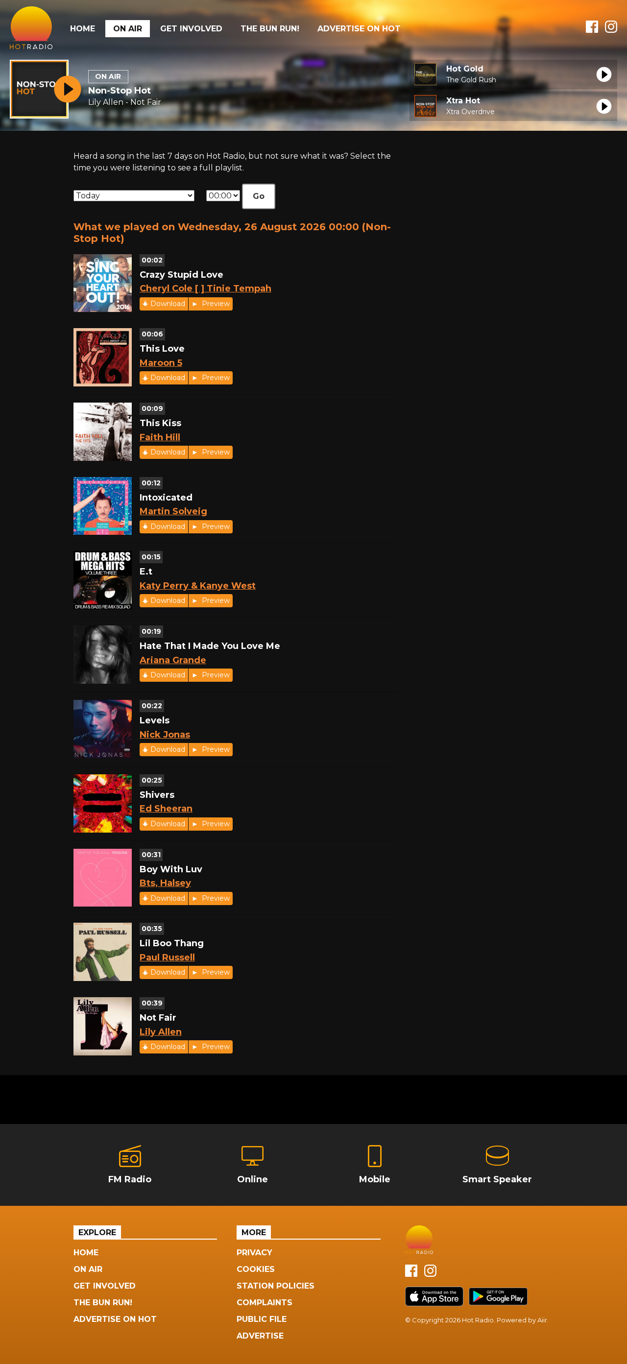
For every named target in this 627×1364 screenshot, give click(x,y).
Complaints (264, 1302)
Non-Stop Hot (119, 90)
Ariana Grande (173, 660)
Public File (262, 1319)
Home (82, 28)
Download (167, 303)
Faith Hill (160, 437)
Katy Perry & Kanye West (198, 585)
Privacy (254, 1252)
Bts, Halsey (165, 883)
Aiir (542, 1320)
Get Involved (191, 28)
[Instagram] (611, 30)
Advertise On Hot (359, 28)
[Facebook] (592, 30)
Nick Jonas (165, 734)
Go (259, 196)
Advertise (260, 1335)
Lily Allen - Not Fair (124, 102)
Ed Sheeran (166, 808)
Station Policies (275, 1286)
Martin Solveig (173, 511)
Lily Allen (161, 1032)
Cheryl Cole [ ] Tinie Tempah (205, 288)
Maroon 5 (161, 363)
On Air (127, 28)
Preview (215, 303)
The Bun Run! (270, 28)
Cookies (256, 1269)
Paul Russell (167, 957)
